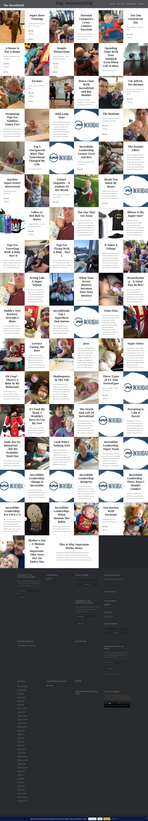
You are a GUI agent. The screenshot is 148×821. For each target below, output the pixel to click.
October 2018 (21, 764)
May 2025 (20, 693)
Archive (141, 4)
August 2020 (21, 697)
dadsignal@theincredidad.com (113, 579)
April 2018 (20, 786)
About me (120, 4)
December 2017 (22, 797)
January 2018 (21, 793)
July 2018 (20, 775)
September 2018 (22, 767)
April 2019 (20, 741)
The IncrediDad (13, 5)
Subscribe (22, 597)
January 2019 (21, 753)
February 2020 (21, 708)
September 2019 (22, 727)
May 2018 (20, 782)
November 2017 (22, 801)
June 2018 (20, 778)
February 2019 (21, 749)
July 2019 (20, 734)
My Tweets (49, 685)
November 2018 (22, 760)
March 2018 (21, 789)
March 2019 (21, 745)
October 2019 (21, 723)
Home (113, 4)
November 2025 (22, 686)
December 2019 (22, 716)
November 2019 (22, 719)
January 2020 (21, 712)
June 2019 (20, 738)
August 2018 (21, 771)
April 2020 (20, 705)
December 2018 (22, 756)
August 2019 (21, 730)
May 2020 (20, 701)
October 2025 (21, 690)
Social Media (131, 4)
